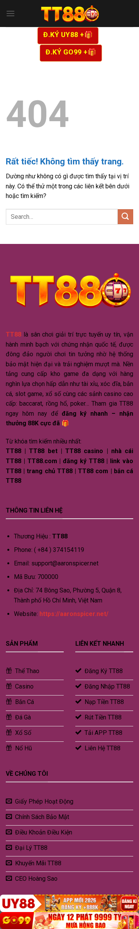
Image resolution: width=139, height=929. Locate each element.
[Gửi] (125, 216)
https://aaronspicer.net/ (73, 614)
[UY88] (69, 903)
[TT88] (69, 13)
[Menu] (10, 13)
